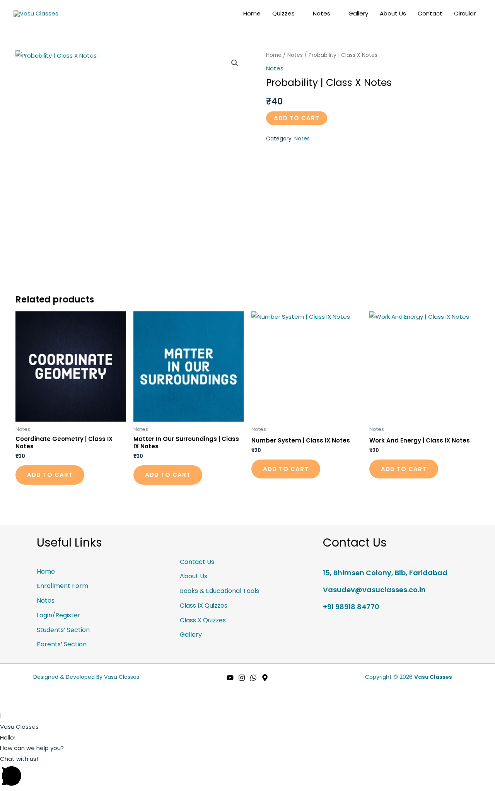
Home (252, 13)
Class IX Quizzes (203, 605)
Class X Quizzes (203, 620)
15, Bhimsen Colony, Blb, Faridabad (385, 572)
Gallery (358, 13)
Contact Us (197, 561)
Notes (321, 13)
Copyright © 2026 (408, 677)
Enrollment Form (62, 585)
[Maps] (264, 677)
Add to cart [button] (50, 475)
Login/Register (58, 615)
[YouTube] (230, 677)
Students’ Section (63, 629)
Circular (465, 13)
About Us (393, 13)
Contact (430, 13)
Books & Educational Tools (219, 590)
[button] (235, 63)
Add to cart (296, 118)
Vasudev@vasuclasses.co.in (374, 590)
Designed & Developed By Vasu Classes (86, 677)
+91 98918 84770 (351, 607)
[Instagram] (241, 677)
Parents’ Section (62, 644)
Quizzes (283, 13)
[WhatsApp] (253, 677)
